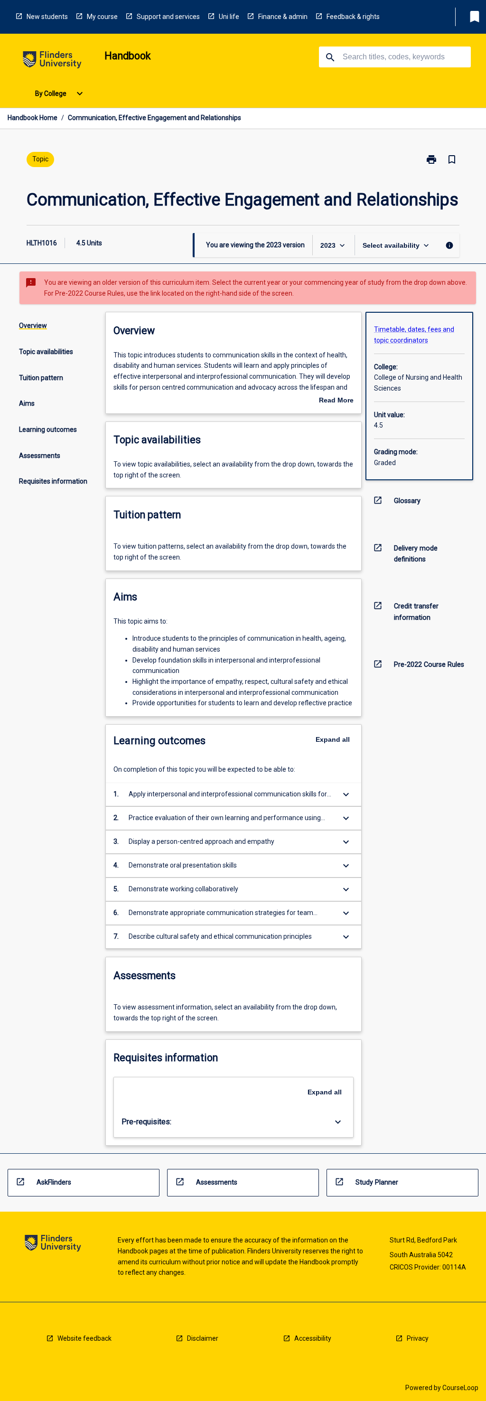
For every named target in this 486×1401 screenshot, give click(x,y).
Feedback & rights (353, 16)
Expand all (333, 739)
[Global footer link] (52, 1244)
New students (47, 16)
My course (102, 16)
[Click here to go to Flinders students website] (52, 61)
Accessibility (312, 1338)
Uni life (229, 16)
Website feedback (84, 1338)
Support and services (168, 16)
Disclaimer (202, 1338)
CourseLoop (460, 1388)
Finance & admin (283, 16)
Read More (336, 401)
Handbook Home (32, 117)
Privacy (418, 1338)
